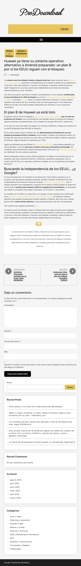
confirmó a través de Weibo (55, 182)
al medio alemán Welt (44, 144)
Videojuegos (15, 549)
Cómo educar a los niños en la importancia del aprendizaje (35, 406)
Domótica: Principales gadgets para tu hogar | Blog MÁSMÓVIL (20, 276)
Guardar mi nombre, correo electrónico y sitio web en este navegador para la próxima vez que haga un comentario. (40, 366)
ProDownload (40, 12)
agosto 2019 (15, 480)
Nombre (8, 331)
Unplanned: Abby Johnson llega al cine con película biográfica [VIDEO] (60, 276)
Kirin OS (24, 100)
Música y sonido (17, 527)
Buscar (9, 382)
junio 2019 (14, 487)
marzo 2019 (15, 498)
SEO (12, 538)
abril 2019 (14, 494)
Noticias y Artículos (9, 53)
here (36, 206)
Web (6, 352)
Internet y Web (16, 524)
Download (15, 75)
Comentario (9, 305)
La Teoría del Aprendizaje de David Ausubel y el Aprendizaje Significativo (42, 442)
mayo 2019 (15, 491)
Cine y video (15, 516)
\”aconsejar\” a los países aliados (48, 116)
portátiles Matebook (67, 149)
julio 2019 (14, 483)
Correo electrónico (12, 341)
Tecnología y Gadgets (20, 545)
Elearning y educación (20, 520)
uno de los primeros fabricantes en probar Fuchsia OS (30, 196)
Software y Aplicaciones (21, 52)
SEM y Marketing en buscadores (24, 534)
